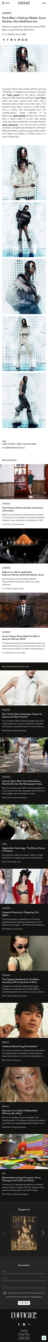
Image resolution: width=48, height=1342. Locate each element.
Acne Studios (8, 444)
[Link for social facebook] (19, 1325)
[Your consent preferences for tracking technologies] (44, 1338)
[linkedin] (15, 40)
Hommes (7, 13)
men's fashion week (27, 444)
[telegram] (26, 40)
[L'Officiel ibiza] (24, 3)
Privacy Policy (37, 1297)
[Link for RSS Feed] (29, 1325)
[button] (43, 1233)
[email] (4, 40)
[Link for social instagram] (24, 1325)
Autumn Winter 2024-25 (13, 448)
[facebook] (8, 40)
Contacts (24, 1330)
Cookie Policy (24, 1338)
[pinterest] (11, 40)
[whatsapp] (22, 40)
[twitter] (19, 40)
